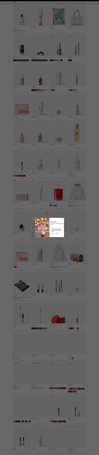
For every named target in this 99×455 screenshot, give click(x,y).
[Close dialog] (62, 218)
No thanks (57, 233)
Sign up (52, 233)
